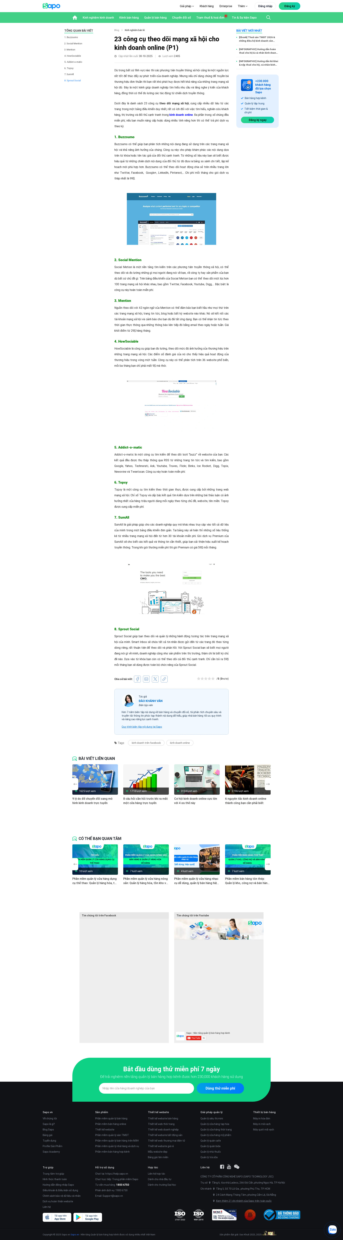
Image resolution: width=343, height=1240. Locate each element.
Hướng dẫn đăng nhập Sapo (58, 1184)
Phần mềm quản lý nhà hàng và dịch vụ (117, 1146)
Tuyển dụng (49, 1140)
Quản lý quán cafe (210, 1140)
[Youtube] (229, 1166)
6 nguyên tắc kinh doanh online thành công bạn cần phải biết (245, 801)
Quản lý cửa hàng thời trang (216, 1129)
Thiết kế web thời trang (161, 1124)
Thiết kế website (104, 1129)
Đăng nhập (265, 6)
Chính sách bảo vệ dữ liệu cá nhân (62, 1195)
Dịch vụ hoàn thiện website (58, 1201)
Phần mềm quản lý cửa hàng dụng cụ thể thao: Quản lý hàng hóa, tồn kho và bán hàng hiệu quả (95, 881)
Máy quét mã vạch (263, 1129)
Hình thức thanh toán (55, 1179)
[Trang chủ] (74, 17)
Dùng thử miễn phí (220, 1088)
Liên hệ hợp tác (156, 1173)
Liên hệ (47, 1207)
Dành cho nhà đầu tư (159, 1179)
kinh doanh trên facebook (146, 742)
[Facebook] (222, 1166)
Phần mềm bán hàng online (110, 1124)
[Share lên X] (155, 679)
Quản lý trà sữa (209, 1157)
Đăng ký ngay (258, 120)
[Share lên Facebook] (137, 679)
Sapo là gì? (49, 1124)
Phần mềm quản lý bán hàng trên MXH (117, 1140)
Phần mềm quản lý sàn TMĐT (112, 1135)
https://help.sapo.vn (116, 1173)
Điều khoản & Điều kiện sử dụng (60, 1190)
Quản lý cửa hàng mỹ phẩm (215, 1135)
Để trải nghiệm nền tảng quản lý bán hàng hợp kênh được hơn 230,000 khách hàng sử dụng (171, 1076)
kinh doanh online (180, 742)
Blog (116, 30)
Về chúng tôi (50, 1118)
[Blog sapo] (236, 1166)
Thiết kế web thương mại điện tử (166, 1140)
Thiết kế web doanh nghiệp (163, 1129)
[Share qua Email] (146, 679)
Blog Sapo (48, 1129)
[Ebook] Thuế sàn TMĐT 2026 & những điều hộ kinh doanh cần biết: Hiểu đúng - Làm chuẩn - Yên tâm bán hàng (258, 39)
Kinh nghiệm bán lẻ (135, 30)
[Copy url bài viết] (164, 679)
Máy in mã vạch (262, 1124)
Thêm (242, 6)
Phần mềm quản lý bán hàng (111, 1118)
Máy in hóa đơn (261, 1118)
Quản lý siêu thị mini (211, 1118)
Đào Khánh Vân (151, 701)
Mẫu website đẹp (157, 1151)
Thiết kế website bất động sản (165, 1135)
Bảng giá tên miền (158, 1157)
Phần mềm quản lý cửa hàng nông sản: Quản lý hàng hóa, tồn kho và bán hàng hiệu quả (145, 881)
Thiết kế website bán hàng (163, 1118)
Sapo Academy (51, 1151)
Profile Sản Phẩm (52, 1146)
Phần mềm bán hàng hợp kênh (112, 1151)
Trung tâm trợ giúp (53, 1173)
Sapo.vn (75, 1234)
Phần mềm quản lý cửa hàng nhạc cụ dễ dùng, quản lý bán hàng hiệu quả (196, 881)
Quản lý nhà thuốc (210, 1151)
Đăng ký (289, 6)
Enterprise (225, 6)
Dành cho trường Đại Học (162, 1184)
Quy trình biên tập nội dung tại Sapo (142, 726)
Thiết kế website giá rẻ (161, 1146)
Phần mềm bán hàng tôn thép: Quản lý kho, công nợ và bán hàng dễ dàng (247, 881)
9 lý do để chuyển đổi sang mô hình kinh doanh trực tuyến (92, 801)
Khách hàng (207, 6)
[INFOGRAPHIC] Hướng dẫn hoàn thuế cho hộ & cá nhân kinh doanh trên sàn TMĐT (258, 51)
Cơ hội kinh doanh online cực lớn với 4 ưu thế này (195, 801)
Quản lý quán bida (210, 1146)
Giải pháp (186, 6)
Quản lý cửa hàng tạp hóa (214, 1124)
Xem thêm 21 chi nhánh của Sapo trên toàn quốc (244, 1200)
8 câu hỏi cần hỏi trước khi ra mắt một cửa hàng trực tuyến (145, 801)
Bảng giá (47, 1135)
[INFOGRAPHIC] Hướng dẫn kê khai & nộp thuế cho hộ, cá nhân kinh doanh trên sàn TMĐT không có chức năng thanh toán (258, 63)
